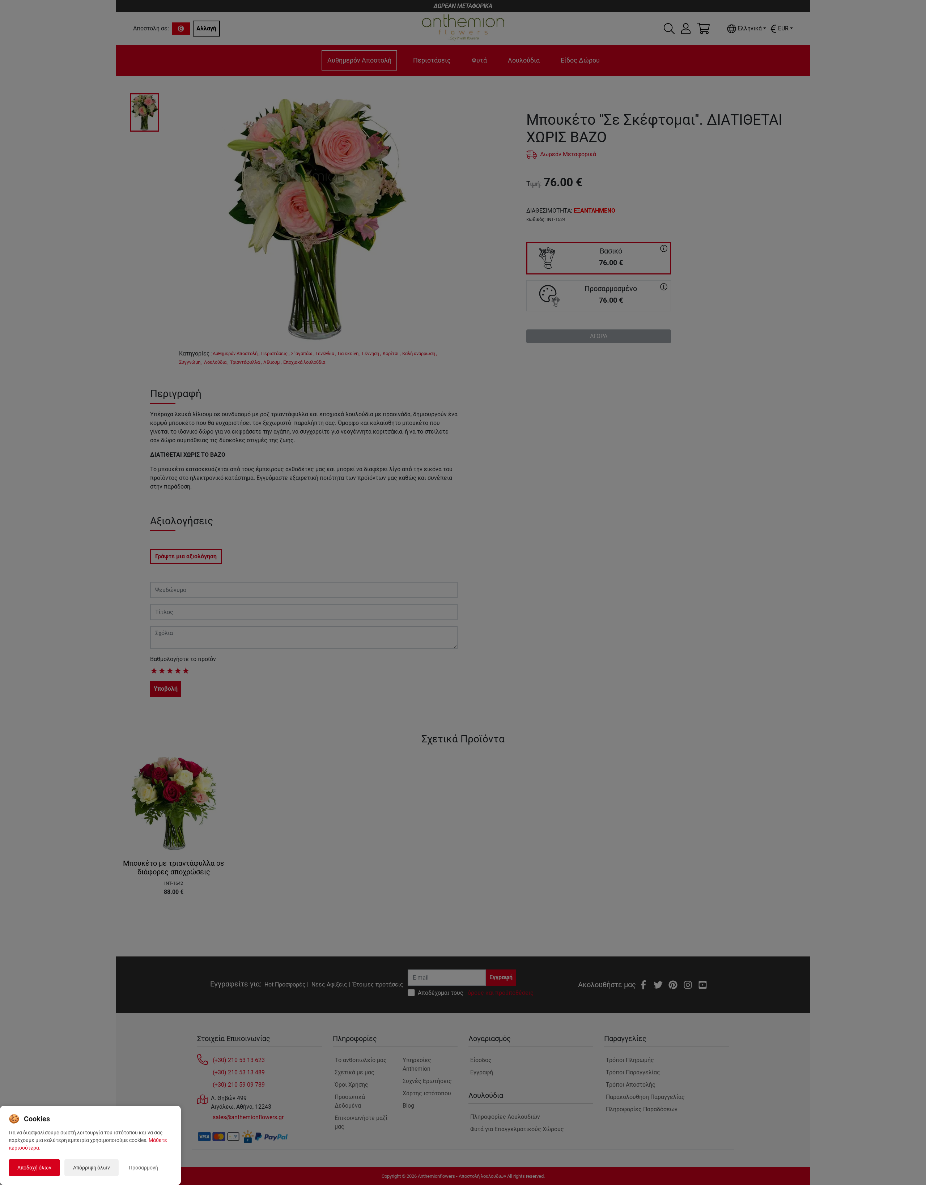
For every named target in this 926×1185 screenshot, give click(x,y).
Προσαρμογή (143, 1168)
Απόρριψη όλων (91, 1168)
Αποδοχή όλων (34, 1168)
